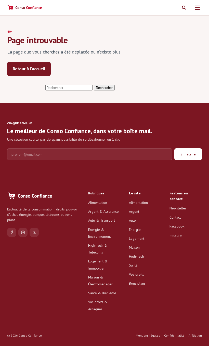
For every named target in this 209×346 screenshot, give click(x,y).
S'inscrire (188, 154)
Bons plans (137, 283)
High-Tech (136, 256)
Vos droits (136, 274)
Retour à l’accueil (29, 69)
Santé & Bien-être (102, 293)
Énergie (135, 229)
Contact (175, 217)
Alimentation (97, 202)
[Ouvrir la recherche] (184, 7)
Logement (136, 238)
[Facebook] (11, 232)
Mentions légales (148, 335)
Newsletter (177, 208)
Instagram (177, 235)
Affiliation (195, 335)
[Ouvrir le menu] (197, 7)
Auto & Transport (101, 220)
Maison (134, 247)
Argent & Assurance (103, 211)
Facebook (176, 226)
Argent (134, 211)
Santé (133, 265)
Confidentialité (174, 335)
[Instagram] (23, 232)
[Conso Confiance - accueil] (25, 7)
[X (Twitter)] (34, 232)
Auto (132, 220)
